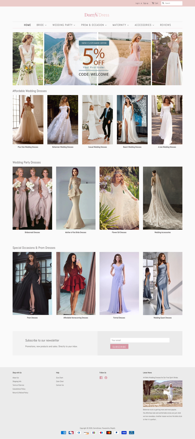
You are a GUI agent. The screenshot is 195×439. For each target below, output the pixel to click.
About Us (16, 377)
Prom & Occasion (93, 25)
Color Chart (60, 381)
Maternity (120, 25)
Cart (156, 3)
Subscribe (119, 347)
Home (27, 25)
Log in (138, 3)
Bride (41, 25)
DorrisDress (97, 428)
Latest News (147, 372)
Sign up (145, 3)
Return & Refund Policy (20, 392)
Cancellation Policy (19, 389)
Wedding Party (63, 25)
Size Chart (59, 377)
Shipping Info (17, 381)
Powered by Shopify (108, 428)
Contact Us (60, 385)
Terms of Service (18, 385)
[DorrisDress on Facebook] (101, 378)
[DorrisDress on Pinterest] (105, 378)
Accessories (143, 25)
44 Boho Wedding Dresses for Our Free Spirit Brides (160, 377)
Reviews (165, 25)
